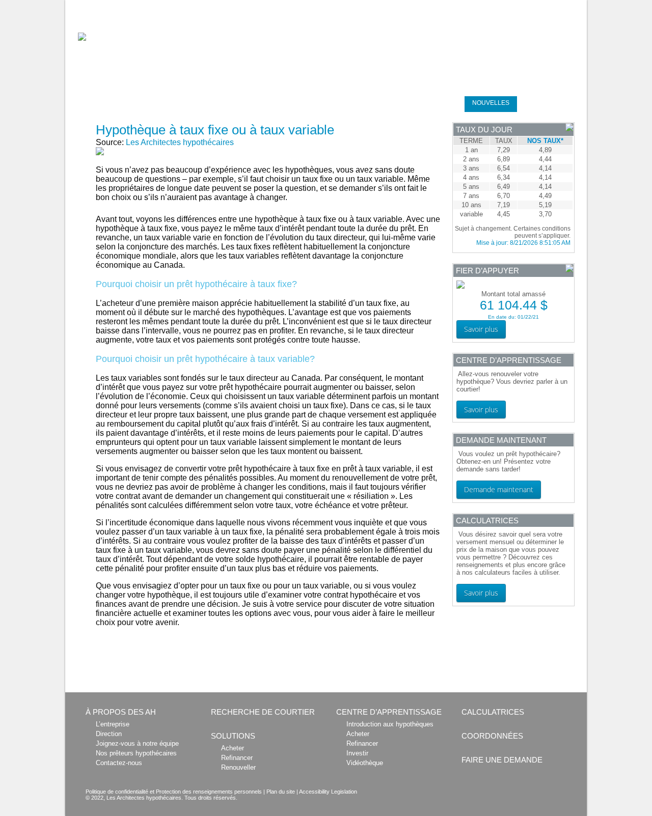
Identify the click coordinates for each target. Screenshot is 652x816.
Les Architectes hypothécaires (180, 142)
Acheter (232, 748)
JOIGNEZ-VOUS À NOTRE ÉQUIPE (417, 6)
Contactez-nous (119, 763)
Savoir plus (481, 329)
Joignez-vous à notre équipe (137, 743)
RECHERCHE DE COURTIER (186, 102)
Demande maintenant (498, 489)
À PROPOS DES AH (121, 712)
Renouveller (238, 767)
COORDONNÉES (492, 735)
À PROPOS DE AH (98, 102)
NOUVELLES (490, 102)
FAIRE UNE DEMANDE (501, 759)
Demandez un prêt (551, 102)
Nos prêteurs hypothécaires (136, 753)
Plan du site (280, 792)
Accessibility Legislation (328, 792)
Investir (357, 753)
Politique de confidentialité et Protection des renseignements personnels (174, 792)
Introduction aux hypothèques (389, 724)
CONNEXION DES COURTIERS (511, 6)
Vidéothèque (364, 763)
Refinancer (237, 758)
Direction (109, 734)
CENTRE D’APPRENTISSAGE (409, 102)
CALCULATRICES (325, 102)
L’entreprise (112, 724)
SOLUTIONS (262, 102)
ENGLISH (572, 6)
